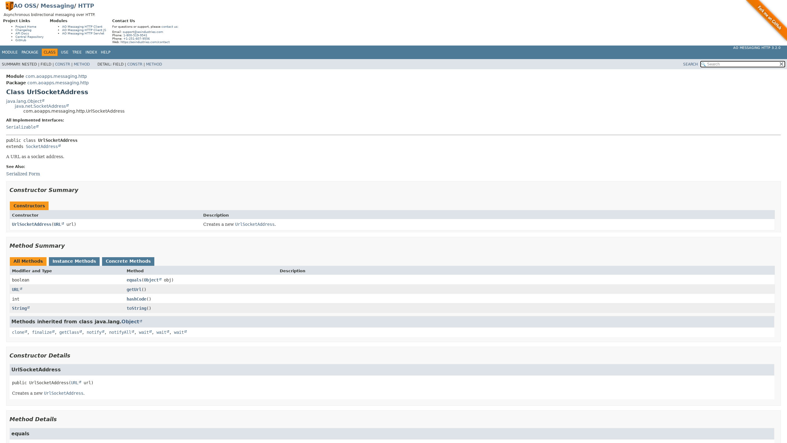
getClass (69, 332)
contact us (169, 26)
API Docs (22, 33)
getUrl (134, 289)
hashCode (136, 299)
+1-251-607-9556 (136, 38)
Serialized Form (23, 173)
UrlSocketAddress (31, 224)
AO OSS (25, 5)
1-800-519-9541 (135, 35)
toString (136, 308)
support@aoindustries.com (143, 32)
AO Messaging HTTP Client (82, 26)
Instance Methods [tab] (74, 261)
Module (10, 52)
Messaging (57, 5)
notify (94, 332)
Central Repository (29, 36)
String (19, 308)
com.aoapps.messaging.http (56, 76)
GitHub (20, 40)
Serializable (21, 127)
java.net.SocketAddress (40, 106)
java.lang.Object (24, 101)
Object (151, 279)
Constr (62, 64)
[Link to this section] (82, 190)
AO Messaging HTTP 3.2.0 (757, 48)
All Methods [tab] (28, 261)
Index (91, 52)
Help (105, 52)
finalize (42, 332)
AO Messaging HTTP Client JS (84, 30)
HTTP (86, 5)
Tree (77, 52)
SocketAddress (42, 146)
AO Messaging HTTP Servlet (83, 33)
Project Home (25, 26)
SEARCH (690, 64)
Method (82, 64)
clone (18, 332)
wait (144, 332)
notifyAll (120, 332)
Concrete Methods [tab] (128, 261)
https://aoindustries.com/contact (145, 42)
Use (65, 52)
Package (30, 52)
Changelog (23, 30)
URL (57, 224)
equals (134, 279)
